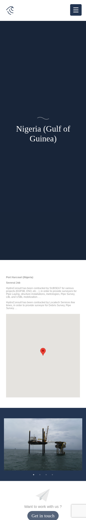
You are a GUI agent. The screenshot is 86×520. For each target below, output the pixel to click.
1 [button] (34, 475)
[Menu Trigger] (76, 10)
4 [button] (52, 475)
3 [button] (46, 475)
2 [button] (40, 475)
